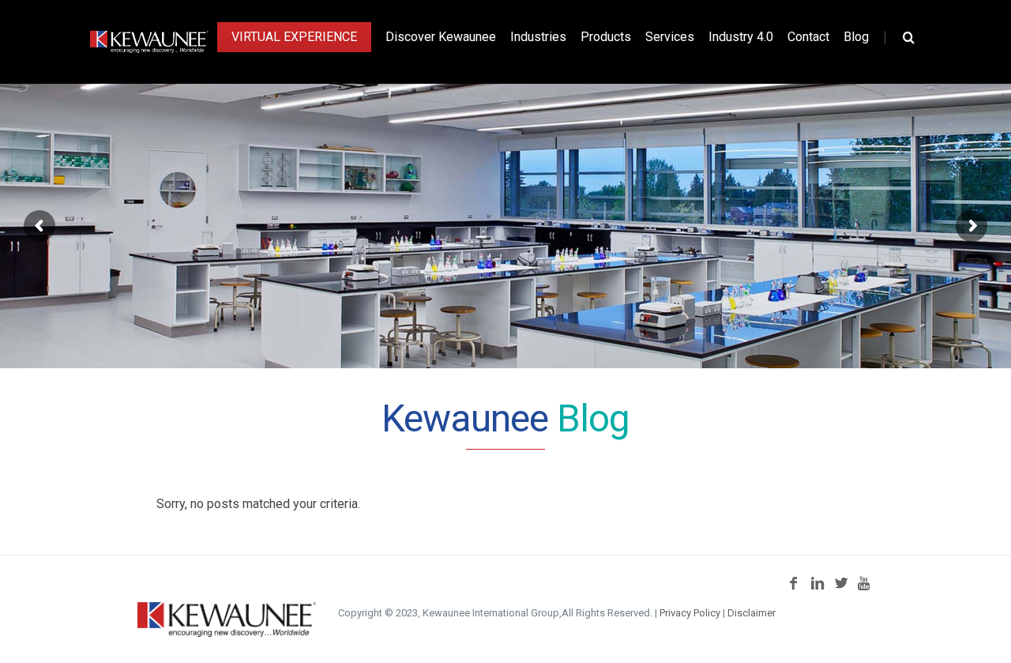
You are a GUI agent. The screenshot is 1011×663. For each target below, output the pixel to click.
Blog (856, 36)
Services (669, 36)
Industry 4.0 (740, 36)
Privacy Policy (690, 613)
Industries (538, 36)
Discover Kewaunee (440, 36)
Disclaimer (751, 613)
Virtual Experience (294, 36)
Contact (808, 36)
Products (606, 36)
